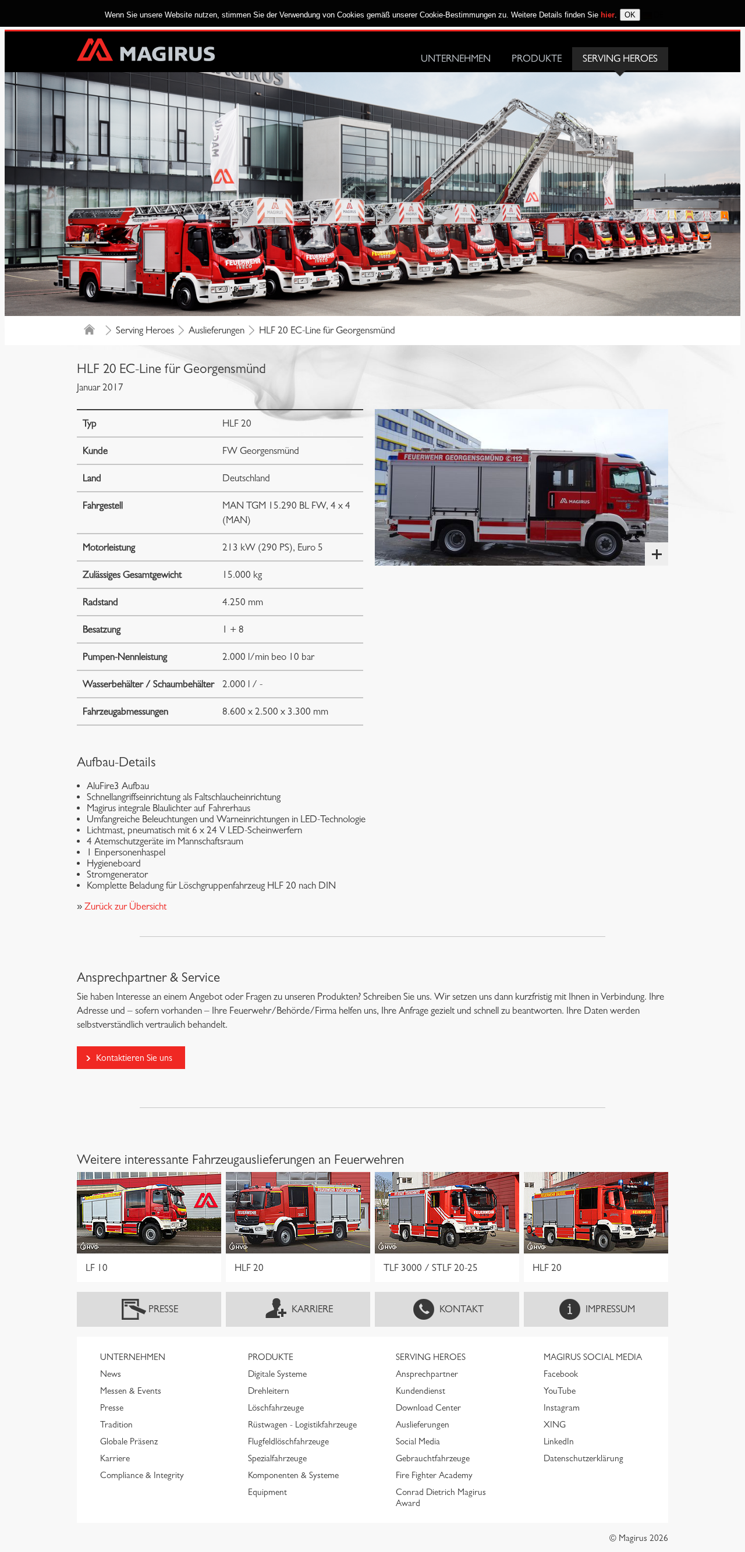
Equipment (267, 1492)
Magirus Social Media (593, 1357)
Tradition (116, 1424)
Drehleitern (268, 1391)
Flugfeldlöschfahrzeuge (288, 1441)
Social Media (418, 1441)
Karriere (312, 1309)
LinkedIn (559, 1441)
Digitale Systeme (277, 1374)
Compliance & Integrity (142, 1475)
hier (608, 14)
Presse (163, 1309)
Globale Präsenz (129, 1441)
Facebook (561, 1374)
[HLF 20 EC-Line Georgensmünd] (521, 487)
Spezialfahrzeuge (277, 1458)
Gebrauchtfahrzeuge (433, 1458)
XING (555, 1424)
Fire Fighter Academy (434, 1475)
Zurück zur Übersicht (124, 906)
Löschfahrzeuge (276, 1407)
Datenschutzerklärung (583, 1458)
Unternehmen (456, 58)
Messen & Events (130, 1391)
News (110, 1374)
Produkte (537, 58)
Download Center (428, 1407)
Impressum (610, 1309)
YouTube (560, 1391)
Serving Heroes (620, 58)
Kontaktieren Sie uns (134, 1057)
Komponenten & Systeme (293, 1475)
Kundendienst (420, 1391)
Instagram (562, 1407)
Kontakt (461, 1309)
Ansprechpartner (427, 1374)
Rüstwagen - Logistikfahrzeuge (302, 1424)
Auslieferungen (216, 330)
